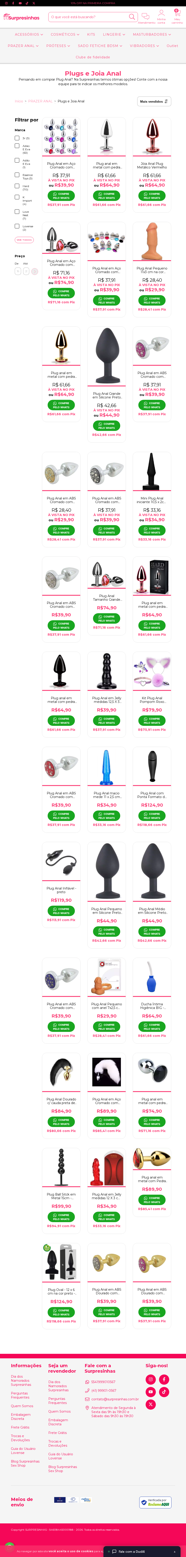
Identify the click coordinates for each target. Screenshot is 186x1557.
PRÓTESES (56, 46)
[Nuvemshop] (161, 1530)
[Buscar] (132, 17)
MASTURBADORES (150, 34)
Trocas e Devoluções (20, 1438)
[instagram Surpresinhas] (6, 3)
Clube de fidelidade (93, 57)
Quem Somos (22, 1406)
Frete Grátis (20, 1427)
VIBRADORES (143, 46)
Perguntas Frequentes (20, 1395)
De (16, 263)
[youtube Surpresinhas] (20, 3)
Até (25, 263)
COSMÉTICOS (64, 34)
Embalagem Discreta (21, 1417)
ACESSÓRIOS (27, 34)
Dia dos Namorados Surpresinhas (21, 1380)
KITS (91, 34)
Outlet (172, 46)
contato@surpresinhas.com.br (115, 1399)
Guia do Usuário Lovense (23, 1451)
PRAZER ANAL (22, 46)
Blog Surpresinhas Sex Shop (25, 1463)
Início (19, 101)
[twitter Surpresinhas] (34, 3)
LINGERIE (112, 34)
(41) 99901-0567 (103, 1391)
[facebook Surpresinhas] (13, 3)
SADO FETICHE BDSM (99, 46)
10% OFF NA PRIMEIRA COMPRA (93, 3)
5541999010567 (103, 1382)
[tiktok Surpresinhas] (27, 3)
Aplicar (34, 271)
